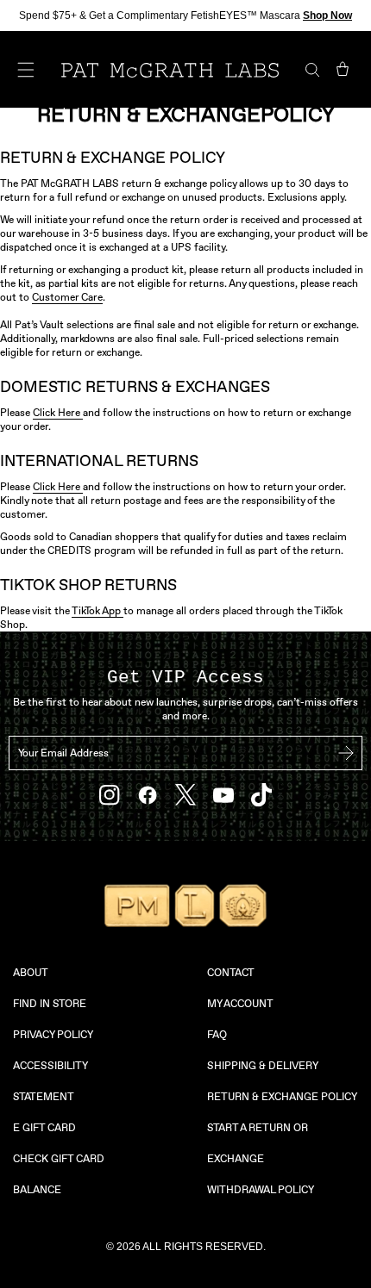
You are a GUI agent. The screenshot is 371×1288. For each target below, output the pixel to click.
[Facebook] (147, 795)
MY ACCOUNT (240, 1004)
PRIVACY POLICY (53, 1035)
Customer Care (67, 297)
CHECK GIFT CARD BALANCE (58, 1174)
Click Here (58, 413)
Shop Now (327, 15)
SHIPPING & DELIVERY (262, 1066)
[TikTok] (261, 794)
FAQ (217, 1035)
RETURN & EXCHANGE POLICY (282, 1097)
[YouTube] (223, 795)
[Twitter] (185, 795)
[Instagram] (109, 795)
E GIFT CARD (44, 1128)
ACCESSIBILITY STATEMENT (50, 1081)
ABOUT (30, 973)
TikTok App (97, 611)
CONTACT (231, 973)
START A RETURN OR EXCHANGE (257, 1143)
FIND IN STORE (49, 1004)
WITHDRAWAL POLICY (260, 1190)
